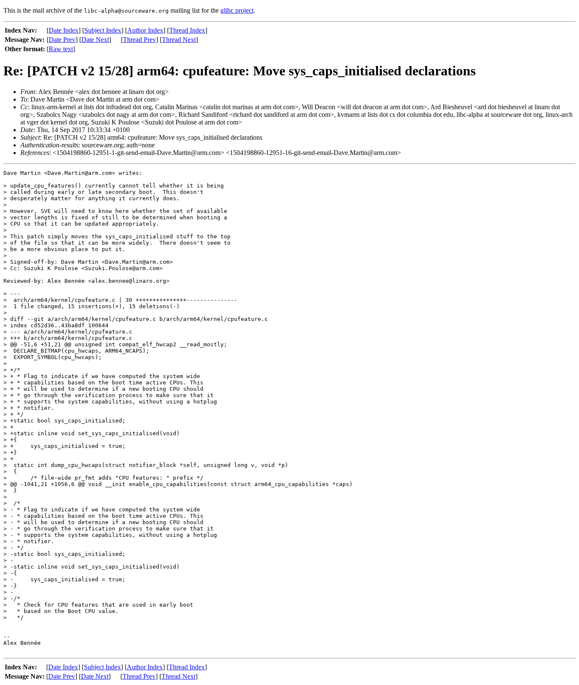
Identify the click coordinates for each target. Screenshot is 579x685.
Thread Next (179, 39)
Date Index (63, 30)
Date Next (95, 39)
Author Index (145, 30)
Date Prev (62, 39)
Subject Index (102, 30)
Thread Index (187, 30)
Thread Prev (139, 39)
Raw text (61, 48)
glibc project (236, 10)
